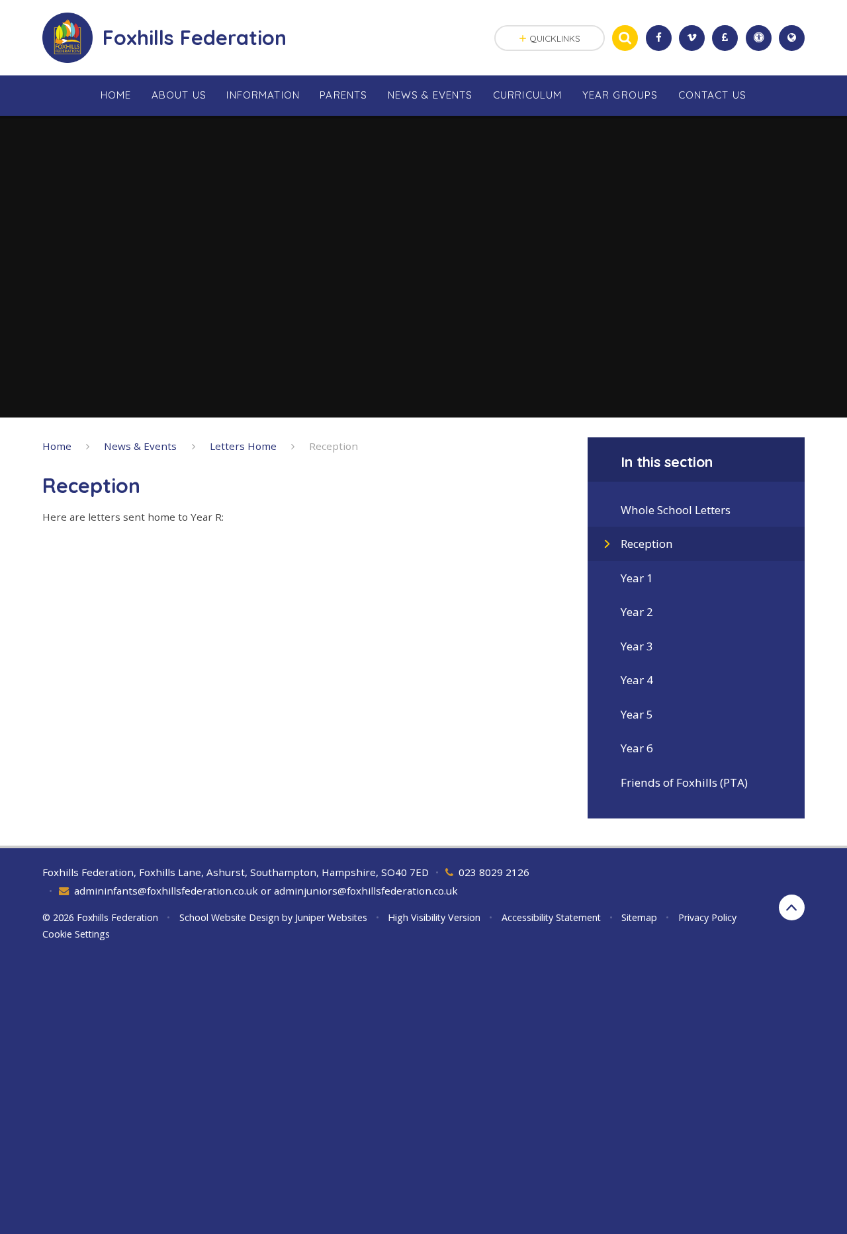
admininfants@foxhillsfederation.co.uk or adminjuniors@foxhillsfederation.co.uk (266, 890)
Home (56, 446)
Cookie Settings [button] (76, 934)
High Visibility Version (434, 917)
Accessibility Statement (551, 917)
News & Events (140, 446)
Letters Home (243, 446)
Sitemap (639, 917)
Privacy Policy (707, 917)
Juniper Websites (331, 917)
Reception (333, 446)
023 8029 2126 (494, 872)
